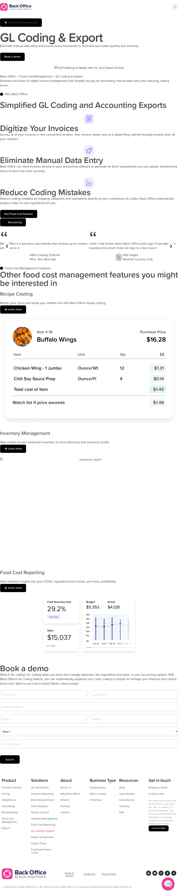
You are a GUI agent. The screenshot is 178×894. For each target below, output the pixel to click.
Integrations (9, 800)
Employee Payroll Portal (41, 851)
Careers (64, 812)
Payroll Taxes (38, 843)
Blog (122, 787)
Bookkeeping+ (10, 812)
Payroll (6, 828)
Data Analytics (39, 806)
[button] (21, 22)
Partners (65, 806)
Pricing (6, 794)
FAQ (121, 812)
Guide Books (126, 800)
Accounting (8, 806)
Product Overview (12, 787)
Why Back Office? (70, 794)
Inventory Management (44, 819)
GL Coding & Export (42, 831)
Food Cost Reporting (43, 825)
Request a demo (158, 787)
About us (65, 787)
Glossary (124, 806)
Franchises (96, 800)
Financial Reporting (42, 794)
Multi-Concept (98, 794)
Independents (98, 787)
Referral (64, 800)
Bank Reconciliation (42, 800)
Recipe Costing (40, 812)
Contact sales (156, 794)
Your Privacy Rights (159, 828)
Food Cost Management (9, 820)
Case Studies (126, 794)
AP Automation (40, 787)
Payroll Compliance (42, 837)
